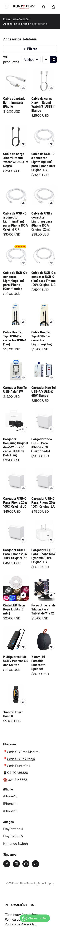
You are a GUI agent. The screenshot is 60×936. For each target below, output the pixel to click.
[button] (43, 6)
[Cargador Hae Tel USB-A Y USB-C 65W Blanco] (44, 370)
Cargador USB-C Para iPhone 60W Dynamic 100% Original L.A (43, 556)
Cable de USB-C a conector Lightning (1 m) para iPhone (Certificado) (15, 281)
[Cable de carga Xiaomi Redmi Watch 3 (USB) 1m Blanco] (44, 81)
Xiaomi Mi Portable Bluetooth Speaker (38, 663)
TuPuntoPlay (17, 883)
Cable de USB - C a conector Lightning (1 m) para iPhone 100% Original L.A (43, 162)
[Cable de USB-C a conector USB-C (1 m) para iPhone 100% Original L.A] (44, 255)
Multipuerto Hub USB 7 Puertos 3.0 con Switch (15, 661)
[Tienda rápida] (23, 88)
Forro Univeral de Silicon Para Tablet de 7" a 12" (43, 609)
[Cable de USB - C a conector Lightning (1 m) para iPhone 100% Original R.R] (16, 196)
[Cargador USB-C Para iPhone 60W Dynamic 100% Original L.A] (44, 532)
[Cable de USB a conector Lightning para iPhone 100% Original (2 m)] (44, 196)
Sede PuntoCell (18, 766)
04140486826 (17, 773)
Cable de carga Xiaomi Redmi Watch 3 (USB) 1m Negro (15, 160)
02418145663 (17, 780)
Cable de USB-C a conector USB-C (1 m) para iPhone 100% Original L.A (43, 279)
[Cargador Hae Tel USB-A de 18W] (16, 370)
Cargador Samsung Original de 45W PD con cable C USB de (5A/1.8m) (15, 447)
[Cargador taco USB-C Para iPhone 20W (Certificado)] (44, 421)
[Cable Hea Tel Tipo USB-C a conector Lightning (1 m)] (44, 315)
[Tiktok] (35, 863)
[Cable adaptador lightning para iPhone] (16, 81)
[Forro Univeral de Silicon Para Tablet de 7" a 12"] (44, 588)
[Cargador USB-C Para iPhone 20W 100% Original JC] (16, 481)
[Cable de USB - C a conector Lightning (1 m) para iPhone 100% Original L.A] (44, 136)
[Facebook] (6, 863)
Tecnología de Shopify (40, 883)
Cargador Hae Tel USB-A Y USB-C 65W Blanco (43, 391)
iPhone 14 (10, 804)
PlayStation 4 (13, 829)
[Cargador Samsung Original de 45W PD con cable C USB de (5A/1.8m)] (16, 421)
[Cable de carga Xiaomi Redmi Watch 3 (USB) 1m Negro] (16, 136)
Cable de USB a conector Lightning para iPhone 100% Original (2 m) (41, 221)
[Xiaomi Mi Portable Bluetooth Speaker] (44, 639)
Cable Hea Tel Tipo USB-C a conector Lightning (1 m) (41, 338)
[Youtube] (25, 863)
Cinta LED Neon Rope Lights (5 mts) (14, 609)
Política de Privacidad (20, 924)
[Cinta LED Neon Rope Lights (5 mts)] (16, 588)
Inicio (6, 19)
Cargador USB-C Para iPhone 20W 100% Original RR (15, 554)
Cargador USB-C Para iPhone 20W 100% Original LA (43, 502)
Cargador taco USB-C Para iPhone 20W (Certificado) (41, 445)
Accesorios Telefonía (16, 23)
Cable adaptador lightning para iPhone (15, 102)
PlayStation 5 (13, 836)
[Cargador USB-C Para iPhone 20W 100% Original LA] (44, 481)
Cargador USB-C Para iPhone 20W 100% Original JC (15, 502)
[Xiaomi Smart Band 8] (16, 695)
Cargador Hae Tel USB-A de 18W (15, 389)
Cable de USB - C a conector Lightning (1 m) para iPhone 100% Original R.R (15, 221)
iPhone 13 (10, 796)
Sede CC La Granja (21, 759)
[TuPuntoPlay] (24, 7)
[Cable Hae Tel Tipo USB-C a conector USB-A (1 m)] (16, 315)
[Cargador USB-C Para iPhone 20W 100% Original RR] (16, 532)
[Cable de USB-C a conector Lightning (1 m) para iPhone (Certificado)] (16, 255)
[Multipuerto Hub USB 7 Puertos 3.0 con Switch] (16, 639)
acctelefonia (40, 23)
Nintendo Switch (15, 844)
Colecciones (20, 19)
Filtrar (32, 49)
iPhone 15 (10, 811)
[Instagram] (16, 863)
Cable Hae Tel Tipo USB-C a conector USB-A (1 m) (14, 338)
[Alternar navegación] (6, 6)
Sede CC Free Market (23, 752)
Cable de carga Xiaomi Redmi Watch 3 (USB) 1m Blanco (43, 104)
